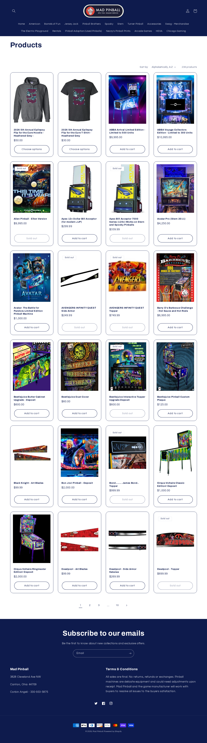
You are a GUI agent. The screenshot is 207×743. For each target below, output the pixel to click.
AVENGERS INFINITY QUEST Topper (126, 309)
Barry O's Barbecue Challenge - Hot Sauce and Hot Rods (175, 309)
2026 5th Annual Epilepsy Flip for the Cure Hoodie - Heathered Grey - (29, 132)
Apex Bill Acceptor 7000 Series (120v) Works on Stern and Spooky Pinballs (126, 221)
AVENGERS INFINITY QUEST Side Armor (78, 309)
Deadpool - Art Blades (74, 569)
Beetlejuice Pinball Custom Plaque (173, 398)
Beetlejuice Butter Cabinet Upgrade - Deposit (29, 398)
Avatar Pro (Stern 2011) (171, 218)
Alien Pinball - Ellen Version (30, 218)
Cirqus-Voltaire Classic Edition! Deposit (171, 484)
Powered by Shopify (113, 731)
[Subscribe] (130, 653)
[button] (14, 11)
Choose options (32, 149)
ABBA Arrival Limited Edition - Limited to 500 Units (127, 131)
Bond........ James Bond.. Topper (124, 484)
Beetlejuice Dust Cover (75, 396)
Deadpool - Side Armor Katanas (122, 570)
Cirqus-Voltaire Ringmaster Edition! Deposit (30, 570)
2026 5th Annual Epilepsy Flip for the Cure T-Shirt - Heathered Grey (77, 132)
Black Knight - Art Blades (29, 483)
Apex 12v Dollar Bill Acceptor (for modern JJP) (79, 220)
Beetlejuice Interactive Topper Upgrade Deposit (127, 398)
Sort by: (144, 67)
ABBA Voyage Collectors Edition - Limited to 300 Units (175, 131)
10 (117, 605)
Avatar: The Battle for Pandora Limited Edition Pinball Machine (28, 310)
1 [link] (80, 605)
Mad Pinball (98, 731)
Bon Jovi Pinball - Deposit (77, 483)
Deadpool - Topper (168, 569)
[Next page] (126, 605)
